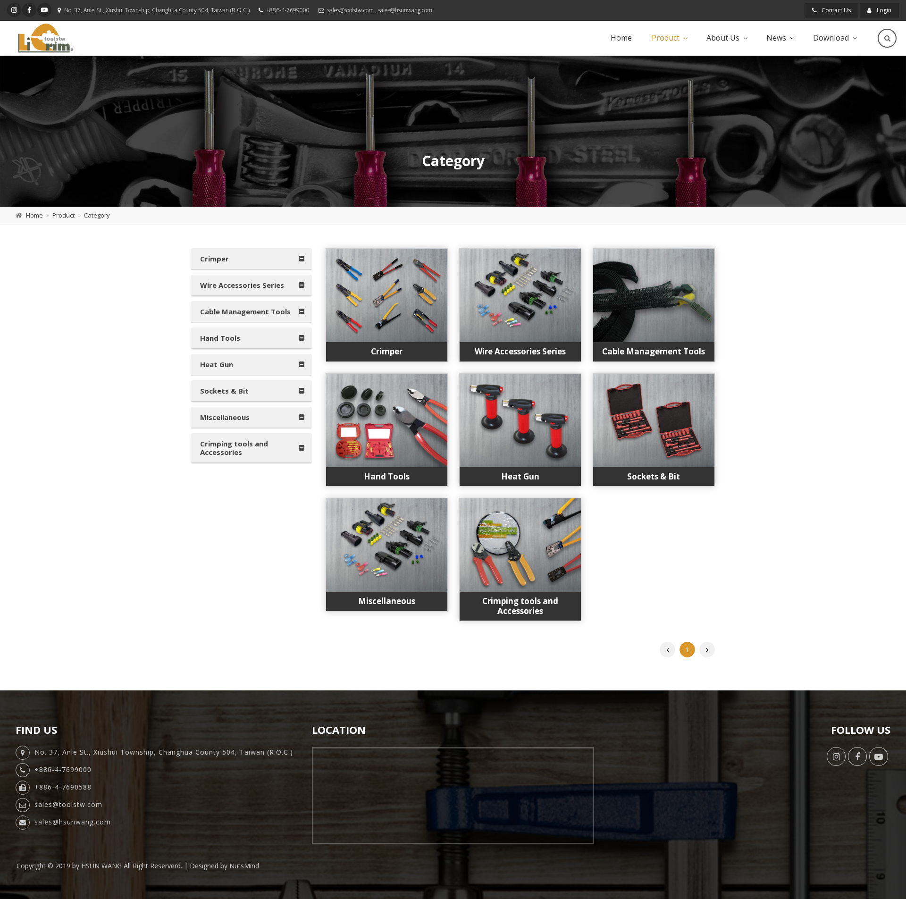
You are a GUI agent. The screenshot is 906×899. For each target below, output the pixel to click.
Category (97, 215)
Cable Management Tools (245, 311)
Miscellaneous (225, 417)
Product (666, 38)
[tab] (251, 258)
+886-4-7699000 (288, 10)
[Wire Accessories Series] (520, 295)
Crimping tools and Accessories (234, 448)
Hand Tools (220, 338)
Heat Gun (216, 364)
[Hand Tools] (386, 420)
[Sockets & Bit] (653, 420)
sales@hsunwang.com (405, 10)
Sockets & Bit (224, 390)
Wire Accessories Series (242, 285)
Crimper (214, 258)
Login (883, 10)
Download (831, 38)
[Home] (45, 38)
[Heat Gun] (520, 420)
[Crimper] (386, 295)
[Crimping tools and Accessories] (520, 545)
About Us (722, 38)
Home (621, 38)
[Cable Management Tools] (653, 295)
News (776, 38)
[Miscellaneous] (386, 545)
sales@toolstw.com (350, 10)
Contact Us (835, 10)
